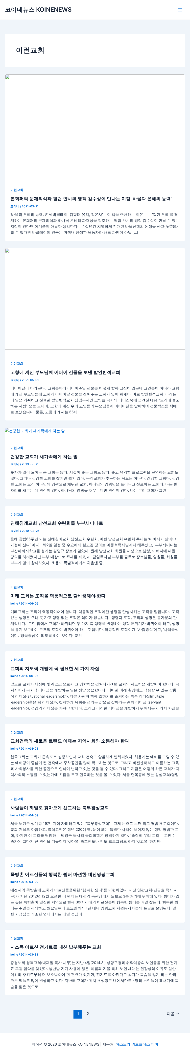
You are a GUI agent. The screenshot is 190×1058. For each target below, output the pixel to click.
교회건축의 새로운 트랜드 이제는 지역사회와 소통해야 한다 (69, 740)
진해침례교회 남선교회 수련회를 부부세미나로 (56, 523)
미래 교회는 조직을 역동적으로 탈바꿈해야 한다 (58, 595)
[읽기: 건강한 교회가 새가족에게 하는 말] (35, 430)
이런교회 (16, 190)
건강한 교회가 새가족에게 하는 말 (44, 456)
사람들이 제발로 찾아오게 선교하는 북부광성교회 (59, 807)
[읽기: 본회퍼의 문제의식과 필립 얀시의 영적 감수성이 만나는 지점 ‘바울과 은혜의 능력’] (95, 125)
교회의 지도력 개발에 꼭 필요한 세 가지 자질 (54, 668)
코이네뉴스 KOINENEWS (38, 9)
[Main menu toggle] (180, 10)
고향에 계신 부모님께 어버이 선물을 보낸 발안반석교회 (65, 372)
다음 (173, 1013)
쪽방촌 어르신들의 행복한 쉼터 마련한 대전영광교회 (62, 874)
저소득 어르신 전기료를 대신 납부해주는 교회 (55, 947)
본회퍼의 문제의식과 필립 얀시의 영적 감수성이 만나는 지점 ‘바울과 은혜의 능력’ (91, 198)
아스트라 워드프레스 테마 (137, 1044)
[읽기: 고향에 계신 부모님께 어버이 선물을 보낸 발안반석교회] (95, 298)
